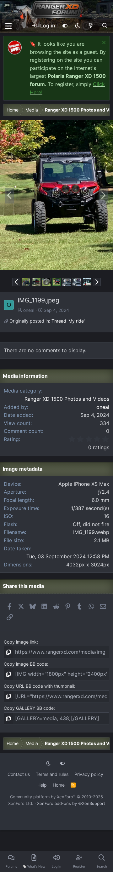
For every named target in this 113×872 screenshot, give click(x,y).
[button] (77, 26)
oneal (28, 310)
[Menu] (8, 26)
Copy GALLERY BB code (29, 708)
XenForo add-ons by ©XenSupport (71, 803)
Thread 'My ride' (68, 321)
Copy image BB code (25, 664)
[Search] (105, 26)
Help (42, 785)
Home (59, 785)
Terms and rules (52, 774)
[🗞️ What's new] (91, 26)
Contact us (19, 774)
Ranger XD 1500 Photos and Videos (66, 399)
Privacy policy (88, 774)
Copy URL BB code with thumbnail (39, 686)
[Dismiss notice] (103, 43)
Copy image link (20, 642)
